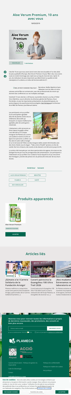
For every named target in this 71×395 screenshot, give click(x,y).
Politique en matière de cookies (53, 367)
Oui (31, 332)
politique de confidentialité (55, 332)
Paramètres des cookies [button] (36, 392)
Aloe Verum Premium (18, 175)
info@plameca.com (17, 376)
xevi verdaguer (17, 185)
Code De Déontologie (14, 369)
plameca (18, 180)
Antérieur (31, 168)
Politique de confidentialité (51, 363)
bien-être (37, 175)
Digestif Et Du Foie (12, 228)
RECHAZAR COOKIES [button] (11, 392)
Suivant (40, 168)
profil (21, 130)
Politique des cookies (44, 388)
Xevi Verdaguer (46, 103)
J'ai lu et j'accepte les (50, 332)
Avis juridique (47, 370)
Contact (10, 372)
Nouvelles (16, 63)
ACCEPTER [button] (62, 392)
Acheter (15, 234)
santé (37, 180)
